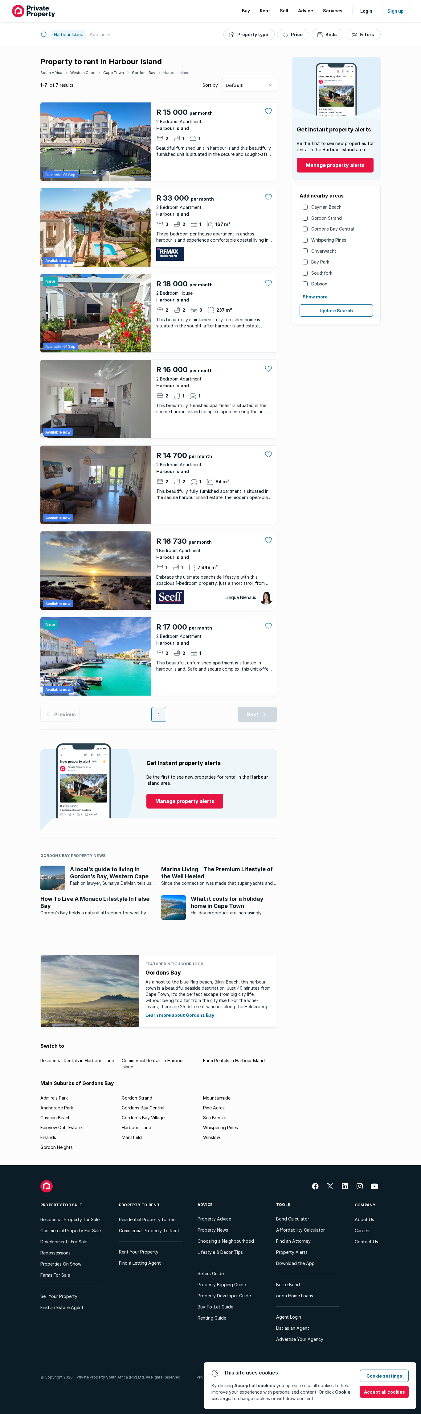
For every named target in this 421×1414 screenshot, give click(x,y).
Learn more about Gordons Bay (179, 1015)
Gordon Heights (56, 1147)
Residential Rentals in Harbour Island (77, 1060)
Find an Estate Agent (62, 1307)
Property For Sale (61, 1205)
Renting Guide (212, 1317)
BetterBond (288, 1284)
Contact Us (366, 1241)
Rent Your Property (138, 1251)
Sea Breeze (214, 1117)
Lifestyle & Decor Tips (220, 1252)
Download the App (295, 1263)
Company (365, 1205)
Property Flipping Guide (222, 1284)
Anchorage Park (56, 1107)
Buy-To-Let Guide (215, 1306)
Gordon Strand (326, 218)
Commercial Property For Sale (70, 1230)
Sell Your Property (58, 1296)
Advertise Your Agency (299, 1339)
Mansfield (132, 1137)
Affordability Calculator (300, 1230)
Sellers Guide (211, 1273)
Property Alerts (292, 1252)
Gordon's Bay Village (143, 1117)
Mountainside (217, 1097)
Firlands (48, 1137)
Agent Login (288, 1317)
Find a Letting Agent (140, 1263)
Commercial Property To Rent (149, 1230)
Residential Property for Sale (70, 1219)
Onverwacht (323, 251)
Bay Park (320, 261)
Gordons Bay (143, 72)
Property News (213, 1230)
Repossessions (55, 1252)
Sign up (395, 11)
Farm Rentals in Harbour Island (234, 1060)
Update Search (336, 310)
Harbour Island (176, 72)
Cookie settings (384, 1376)
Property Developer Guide (224, 1295)
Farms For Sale (55, 1275)
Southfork (321, 273)
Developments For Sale (63, 1241)
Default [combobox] (234, 85)
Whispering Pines (328, 240)
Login (366, 11)
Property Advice (214, 1218)
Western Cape (82, 72)
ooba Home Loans (294, 1295)
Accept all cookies (384, 1392)
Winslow (211, 1137)
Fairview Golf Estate (61, 1127)
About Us (364, 1219)
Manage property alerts (335, 165)
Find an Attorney (293, 1241)
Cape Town (113, 72)
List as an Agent (292, 1328)
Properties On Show (60, 1263)
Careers (362, 1230)
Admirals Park (54, 1097)
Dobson (319, 283)
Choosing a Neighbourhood (226, 1241)
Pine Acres (214, 1107)
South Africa (51, 72)
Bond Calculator (292, 1218)
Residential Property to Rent (148, 1219)
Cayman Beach (326, 207)
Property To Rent (139, 1205)
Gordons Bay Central (332, 228)
